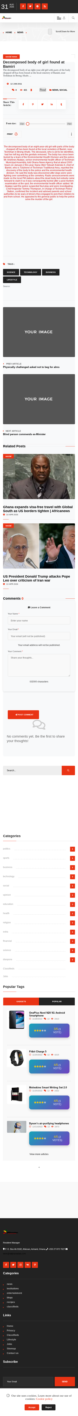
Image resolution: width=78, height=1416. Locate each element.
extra (5, 931)
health (6, 913)
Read (43, 89)
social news (11, 57)
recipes (11, 1302)
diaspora (7, 959)
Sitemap (11, 1348)
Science (11, 272)
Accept (31, 1407)
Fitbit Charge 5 (37, 1051)
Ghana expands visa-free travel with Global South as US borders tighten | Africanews (38, 509)
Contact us (13, 1353)
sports (6, 858)
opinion (7, 895)
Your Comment (15, 651)
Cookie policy (44, 1398)
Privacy (11, 1330)
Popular (57, 1001)
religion (7, 922)
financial (7, 941)
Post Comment (25, 715)
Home (9, 32)
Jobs (5, 976)
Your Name (13, 614)
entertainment (14, 1293)
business (7, 867)
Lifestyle (12, 280)
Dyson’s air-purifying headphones (49, 1123)
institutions (13, 1288)
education (8, 904)
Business (51, 272)
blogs (10, 1297)
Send (65, 1381)
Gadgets (21, 1001)
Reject (48, 1407)
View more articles (39, 1154)
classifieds (13, 1306)
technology (8, 876)
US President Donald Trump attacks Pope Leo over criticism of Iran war (36, 578)
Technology (30, 272)
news (20, 32)
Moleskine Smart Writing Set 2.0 (48, 1087)
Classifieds (8, 968)
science (7, 950)
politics (6, 848)
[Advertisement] (39, 804)
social (63, 90)
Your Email (13, 629)
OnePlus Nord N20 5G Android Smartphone (47, 1014)
